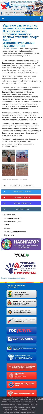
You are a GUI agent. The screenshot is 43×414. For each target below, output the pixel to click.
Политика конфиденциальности (13, 278)
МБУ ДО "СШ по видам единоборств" (16, 286)
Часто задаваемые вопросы (15, 232)
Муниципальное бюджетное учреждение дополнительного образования (24, 2)
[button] (2, 18)
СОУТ (6, 225)
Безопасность (10, 215)
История (7, 228)
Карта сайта (9, 235)
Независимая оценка (12, 221)
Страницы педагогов (12, 218)
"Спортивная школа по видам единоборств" (21, 6)
